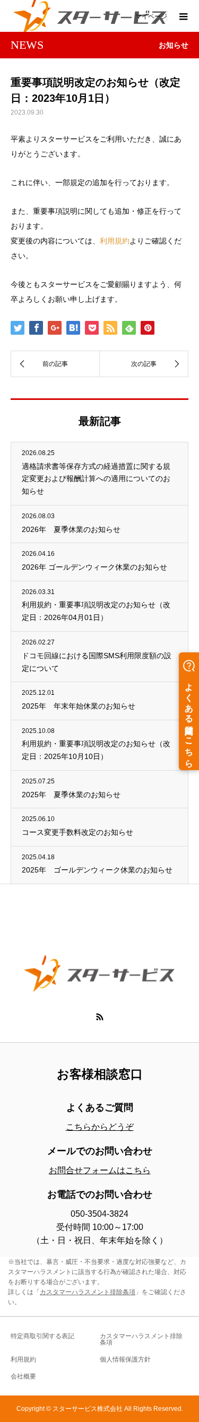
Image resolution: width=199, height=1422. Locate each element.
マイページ (151, 16)
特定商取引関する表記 (42, 1336)
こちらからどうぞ (100, 1126)
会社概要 (23, 1376)
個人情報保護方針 (125, 1359)
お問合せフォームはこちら (100, 1170)
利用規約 (114, 241)
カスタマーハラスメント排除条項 (87, 1292)
